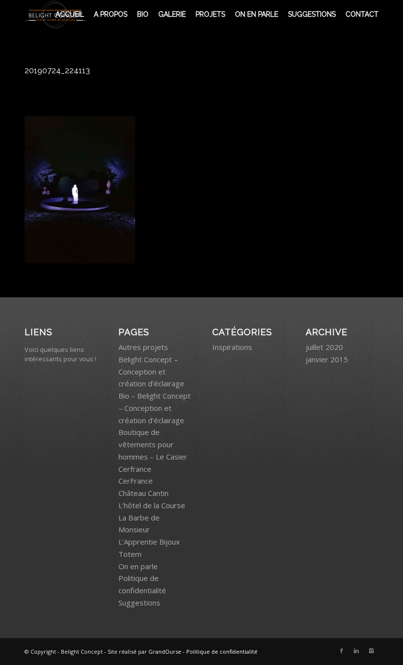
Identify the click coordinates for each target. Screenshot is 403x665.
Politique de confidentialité (222, 651)
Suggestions (139, 602)
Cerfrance (134, 469)
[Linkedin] (356, 650)
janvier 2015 (327, 359)
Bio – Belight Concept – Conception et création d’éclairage (154, 408)
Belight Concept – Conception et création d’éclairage (151, 371)
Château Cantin (143, 493)
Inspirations (232, 347)
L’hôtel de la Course (151, 505)
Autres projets (143, 347)
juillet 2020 (324, 347)
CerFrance (135, 481)
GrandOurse (164, 651)
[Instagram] (371, 650)
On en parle (138, 566)
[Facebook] (341, 650)
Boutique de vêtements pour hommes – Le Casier (152, 444)
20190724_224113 (57, 70)
